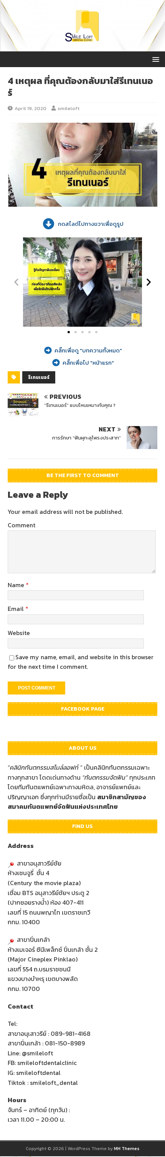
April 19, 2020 (30, 108)
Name (17, 584)
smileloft (68, 108)
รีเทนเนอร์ (39, 377)
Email (16, 608)
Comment (21, 525)
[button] (16, 282)
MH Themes (126, 1148)
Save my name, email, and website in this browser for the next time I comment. (80, 661)
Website (19, 632)
